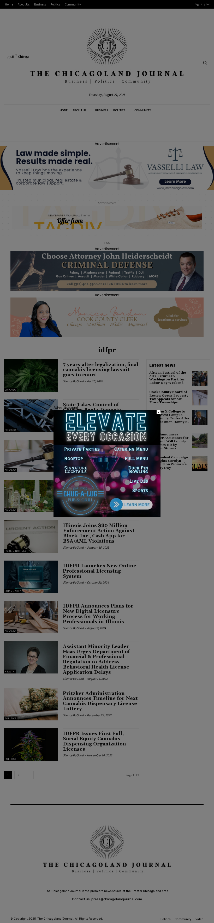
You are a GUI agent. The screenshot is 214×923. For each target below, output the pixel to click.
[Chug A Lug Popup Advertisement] (107, 515)
